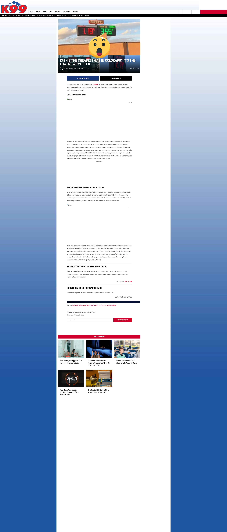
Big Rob (66, 68)
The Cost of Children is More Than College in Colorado (98, 391)
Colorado (95, 84)
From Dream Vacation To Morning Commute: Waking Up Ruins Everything (99, 363)
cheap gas (83, 312)
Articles (76, 315)
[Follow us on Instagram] (194, 12)
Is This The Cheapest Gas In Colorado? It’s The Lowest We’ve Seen (94, 305)
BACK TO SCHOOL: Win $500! (16, 15)
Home (31, 12)
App (50, 12)
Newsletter (66, 12)
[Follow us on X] (198, 12)
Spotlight (81, 315)
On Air (38, 12)
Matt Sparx (128, 281)
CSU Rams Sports (61, 15)
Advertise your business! (46, 15)
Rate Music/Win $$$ (30, 15)
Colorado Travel (91, 312)
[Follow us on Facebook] (189, 12)
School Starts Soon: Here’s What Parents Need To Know (126, 362)
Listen (44, 12)
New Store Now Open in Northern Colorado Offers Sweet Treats (69, 392)
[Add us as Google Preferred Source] (185, 12)
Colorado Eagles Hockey (76, 15)
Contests (57, 12)
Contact (75, 12)
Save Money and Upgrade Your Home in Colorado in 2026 (71, 362)
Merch (87, 15)
